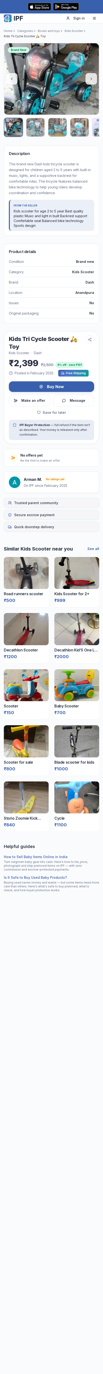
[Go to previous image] (11, 79)
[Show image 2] (35, 127)
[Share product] (90, 339)
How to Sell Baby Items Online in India (36, 857)
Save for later (54, 412)
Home (8, 31)
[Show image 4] (79, 127)
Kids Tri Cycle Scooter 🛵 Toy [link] (25, 36)
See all (93, 549)
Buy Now (55, 386)
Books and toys (49, 31)
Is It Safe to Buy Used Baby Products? (35, 877)
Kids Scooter (74, 31)
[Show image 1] (13, 127)
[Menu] (94, 18)
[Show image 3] (57, 127)
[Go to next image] (91, 79)
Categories (25, 31)
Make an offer (33, 400)
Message (77, 400)
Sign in (79, 18)
